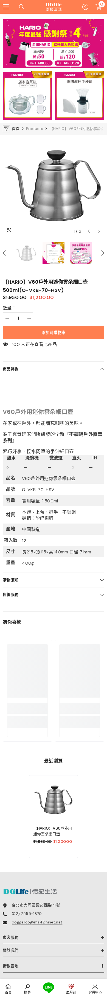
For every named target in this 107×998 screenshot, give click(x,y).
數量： (9, 308)
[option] (53, 186)
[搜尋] (21, 7)
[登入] (85, 7)
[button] (89, 231)
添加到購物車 (53, 332)
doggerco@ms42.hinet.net (37, 922)
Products (34, 128)
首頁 (16, 128)
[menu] (6, 7)
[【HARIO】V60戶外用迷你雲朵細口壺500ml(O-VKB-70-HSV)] (53, 800)
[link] (27, 708)
